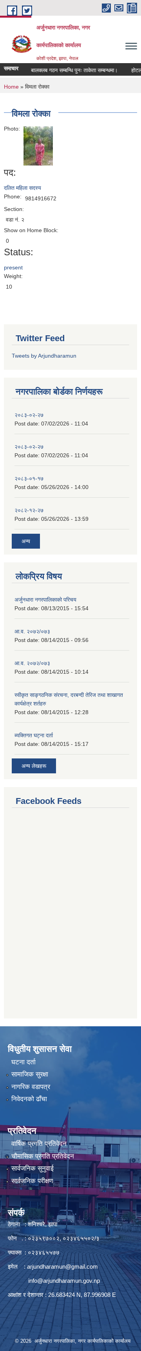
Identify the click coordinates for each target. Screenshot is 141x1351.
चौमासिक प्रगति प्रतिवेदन (42, 1156)
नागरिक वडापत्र (30, 1087)
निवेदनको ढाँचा (29, 1099)
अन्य (26, 541)
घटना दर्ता (23, 1062)
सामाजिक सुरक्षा (29, 1074)
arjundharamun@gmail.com (62, 1266)
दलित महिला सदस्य (22, 188)
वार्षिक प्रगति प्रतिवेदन (39, 1143)
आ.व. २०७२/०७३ (32, 631)
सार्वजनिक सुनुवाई (32, 1168)
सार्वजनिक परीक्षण (32, 1181)
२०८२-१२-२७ (28, 510)
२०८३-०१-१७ (28, 478)
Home (11, 87)
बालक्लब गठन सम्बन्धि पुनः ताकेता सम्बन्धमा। (68, 70)
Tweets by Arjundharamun (44, 356)
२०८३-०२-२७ (28, 415)
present (13, 267)
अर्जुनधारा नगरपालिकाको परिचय (45, 599)
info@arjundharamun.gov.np (64, 1280)
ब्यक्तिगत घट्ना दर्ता (33, 735)
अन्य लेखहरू (34, 766)
